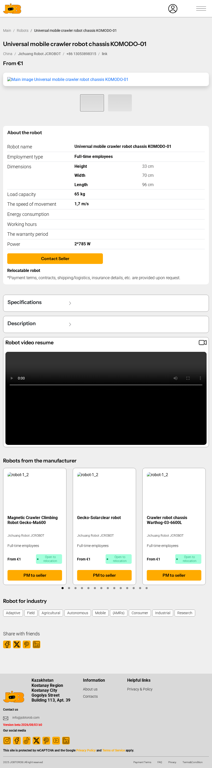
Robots (22, 30)
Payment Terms (142, 762)
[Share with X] (17, 644)
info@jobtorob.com (26, 717)
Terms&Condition (193, 762)
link (104, 54)
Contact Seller (55, 258)
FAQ (159, 762)
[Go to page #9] (114, 588)
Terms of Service (113, 750)
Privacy (172, 762)
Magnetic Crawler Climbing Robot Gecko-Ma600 (32, 520)
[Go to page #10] (120, 588)
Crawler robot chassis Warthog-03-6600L (167, 520)
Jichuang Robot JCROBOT (39, 54)
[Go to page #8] (107, 588)
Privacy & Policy (140, 689)
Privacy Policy (86, 750)
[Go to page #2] (69, 588)
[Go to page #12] (133, 588)
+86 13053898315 (81, 54)
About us (90, 689)
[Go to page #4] (82, 588)
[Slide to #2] (120, 102)
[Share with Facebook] (7, 644)
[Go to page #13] (140, 588)
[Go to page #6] (95, 588)
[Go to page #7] (101, 588)
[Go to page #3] (75, 588)
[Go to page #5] (88, 588)
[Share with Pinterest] (27, 644)
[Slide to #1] (92, 102)
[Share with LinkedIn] (36, 644)
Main (7, 30)
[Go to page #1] (62, 588)
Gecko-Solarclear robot (98, 517)
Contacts (90, 696)
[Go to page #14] (146, 588)
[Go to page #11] (127, 588)
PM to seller (35, 575)
